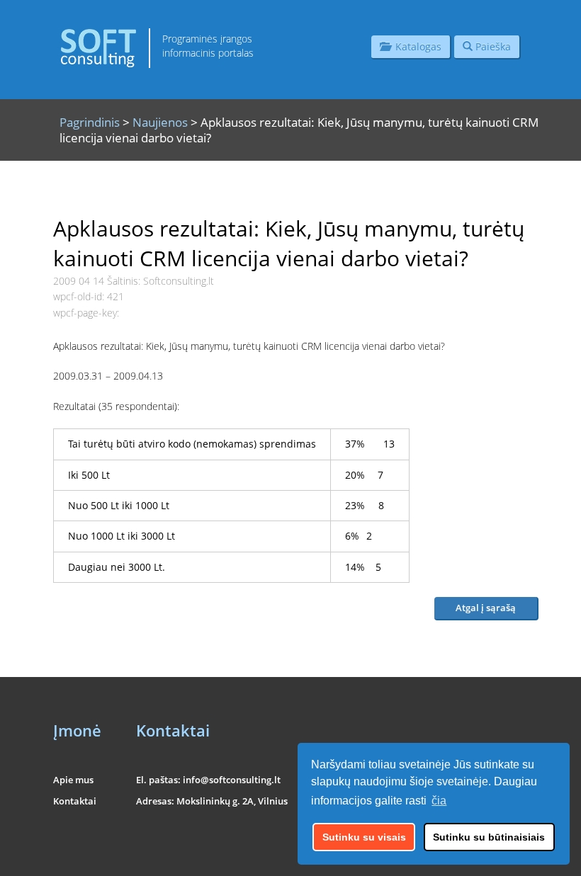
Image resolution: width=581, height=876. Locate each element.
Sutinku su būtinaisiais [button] (489, 837)
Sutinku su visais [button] (364, 837)
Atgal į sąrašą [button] (486, 607)
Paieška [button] (492, 46)
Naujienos (160, 122)
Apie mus (73, 779)
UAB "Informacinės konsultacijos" (472, 856)
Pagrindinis (90, 122)
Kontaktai (74, 801)
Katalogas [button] (415, 46)
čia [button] (438, 801)
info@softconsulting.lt (232, 779)
